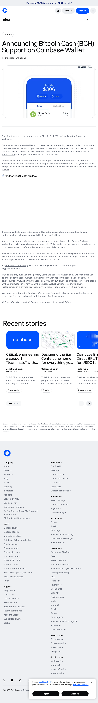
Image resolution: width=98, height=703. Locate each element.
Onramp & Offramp (60, 572)
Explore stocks (11, 532)
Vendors (8, 494)
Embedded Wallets (60, 564)
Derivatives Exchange (62, 538)
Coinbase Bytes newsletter (17, 540)
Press (6, 482)
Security (8, 486)
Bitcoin (41, 148)
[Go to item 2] (14, 403)
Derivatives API (58, 629)
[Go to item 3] (17, 403)
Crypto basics (10, 544)
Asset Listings (58, 500)
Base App (55, 470)
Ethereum (51, 148)
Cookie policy (10, 503)
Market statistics (12, 536)
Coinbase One (58, 474)
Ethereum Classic (66, 148)
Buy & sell (56, 466)
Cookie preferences (14, 507)
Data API (55, 593)
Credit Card (56, 482)
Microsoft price (58, 669)
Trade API (55, 580)
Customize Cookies (80, 685)
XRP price (55, 651)
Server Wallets (58, 560)
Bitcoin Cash (48, 136)
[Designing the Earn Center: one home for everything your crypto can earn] (58, 363)
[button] (93, 11)
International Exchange (62, 534)
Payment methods (13, 610)
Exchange (55, 530)
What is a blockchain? (15, 568)
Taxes (6, 580)
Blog (6, 478)
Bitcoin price (57, 639)
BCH (58, 136)
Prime (54, 522)
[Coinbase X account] (4, 680)
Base (53, 556)
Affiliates (8, 474)
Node (53, 601)
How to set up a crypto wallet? (19, 572)
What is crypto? (11, 564)
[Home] (5, 10)
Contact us (9, 594)
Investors (8, 490)
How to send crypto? (14, 576)
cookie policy (44, 682)
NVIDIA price (57, 661)
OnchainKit (56, 589)
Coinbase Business (60, 504)
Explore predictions (61, 490)
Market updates (12, 556)
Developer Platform (61, 552)
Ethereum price (58, 643)
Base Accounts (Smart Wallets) (66, 568)
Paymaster (56, 585)
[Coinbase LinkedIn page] (12, 680)
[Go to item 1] (10, 403)
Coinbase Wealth (59, 478)
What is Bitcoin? (12, 560)
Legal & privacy (11, 499)
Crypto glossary (12, 552)
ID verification (11, 602)
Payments (56, 508)
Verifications (57, 597)
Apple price (56, 665)
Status (7, 623)
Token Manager (58, 512)
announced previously (16, 265)
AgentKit (55, 605)
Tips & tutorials (11, 548)
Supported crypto (13, 619)
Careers (8, 470)
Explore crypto (11, 528)
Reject (46, 693)
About (7, 466)
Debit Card (56, 486)
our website (80, 287)
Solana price (57, 647)
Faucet (54, 613)
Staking (54, 526)
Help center (10, 590)
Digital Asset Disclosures (17, 518)
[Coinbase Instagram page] (20, 680)
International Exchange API (64, 621)
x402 (53, 576)
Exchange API (57, 617)
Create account (11, 598)
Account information (14, 606)
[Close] (91, 682)
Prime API (56, 625)
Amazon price (57, 673)
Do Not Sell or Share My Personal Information (21, 512)
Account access (12, 615)
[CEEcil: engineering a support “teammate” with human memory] (22, 363)
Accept (75, 693)
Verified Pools (58, 542)
